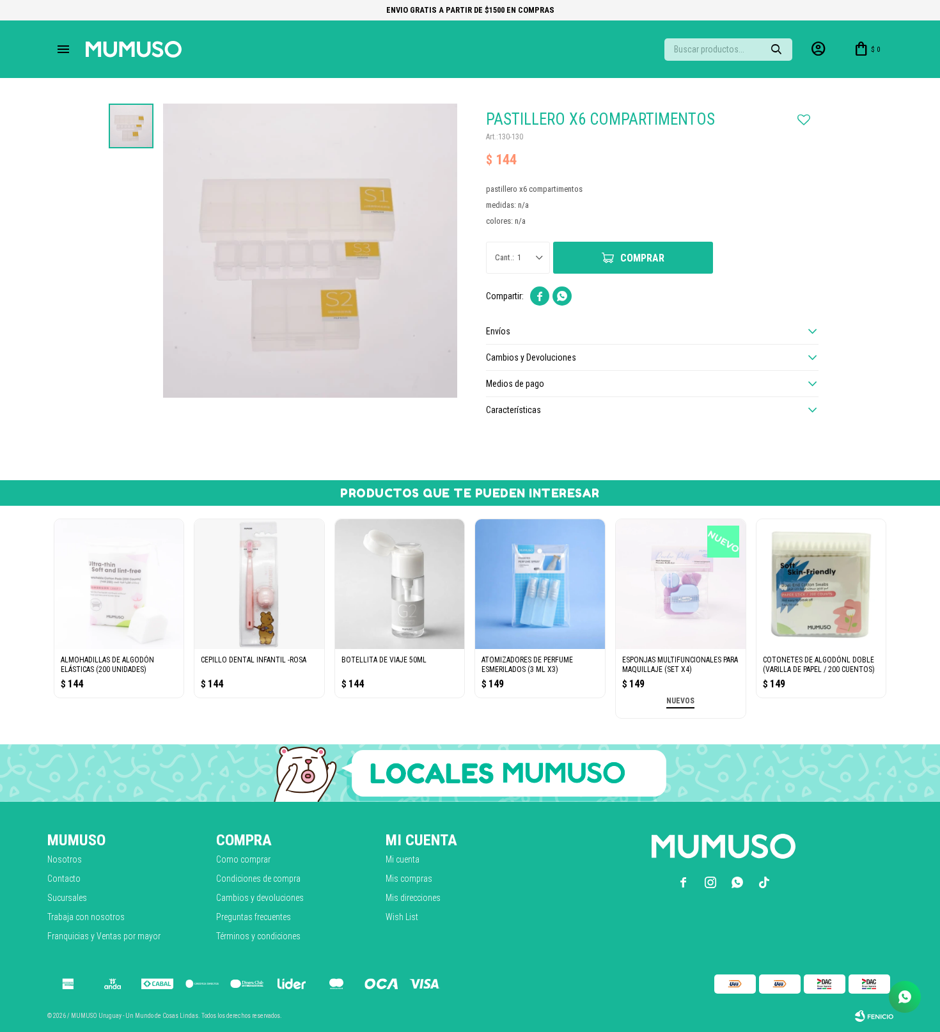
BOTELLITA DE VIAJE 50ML (384, 659)
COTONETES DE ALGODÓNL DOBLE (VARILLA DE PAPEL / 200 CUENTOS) (819, 664)
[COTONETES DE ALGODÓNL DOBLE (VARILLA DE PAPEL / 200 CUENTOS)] (821, 584)
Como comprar (243, 859)
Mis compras (409, 878)
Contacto (64, 878)
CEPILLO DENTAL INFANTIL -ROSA (253, 659)
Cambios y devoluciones (260, 898)
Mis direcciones (413, 898)
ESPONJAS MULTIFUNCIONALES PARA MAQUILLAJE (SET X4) (680, 664)
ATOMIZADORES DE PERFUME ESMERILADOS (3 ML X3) (527, 664)
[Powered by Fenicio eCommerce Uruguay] (874, 1016)
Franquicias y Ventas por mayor (104, 936)
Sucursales (67, 898)
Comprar (642, 258)
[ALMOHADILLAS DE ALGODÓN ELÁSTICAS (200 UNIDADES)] (119, 584)
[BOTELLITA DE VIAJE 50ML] (400, 584)
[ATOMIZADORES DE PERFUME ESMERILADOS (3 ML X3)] (540, 584)
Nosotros (64, 859)
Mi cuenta (402, 859)
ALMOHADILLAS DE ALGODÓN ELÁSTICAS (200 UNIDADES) (107, 664)
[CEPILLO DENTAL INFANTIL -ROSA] (259, 584)
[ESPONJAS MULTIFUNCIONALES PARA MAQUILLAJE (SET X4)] (681, 584)
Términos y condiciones (258, 936)
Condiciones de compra (258, 878)
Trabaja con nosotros (86, 917)
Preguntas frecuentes (253, 917)
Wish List (402, 917)
